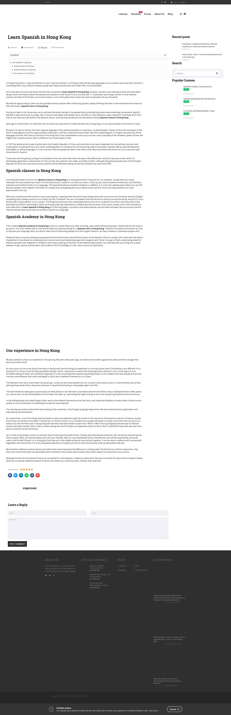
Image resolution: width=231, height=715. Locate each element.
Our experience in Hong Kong (24, 73)
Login (175, 2)
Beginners (185, 49)
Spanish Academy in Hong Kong (24, 70)
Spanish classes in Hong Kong (24, 66)
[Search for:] (197, 73)
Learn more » (154, 711)
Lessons (123, 13)
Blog (170, 13)
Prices (147, 13)
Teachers (136, 13)
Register (183, 2)
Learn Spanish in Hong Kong (21, 62)
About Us (159, 13)
